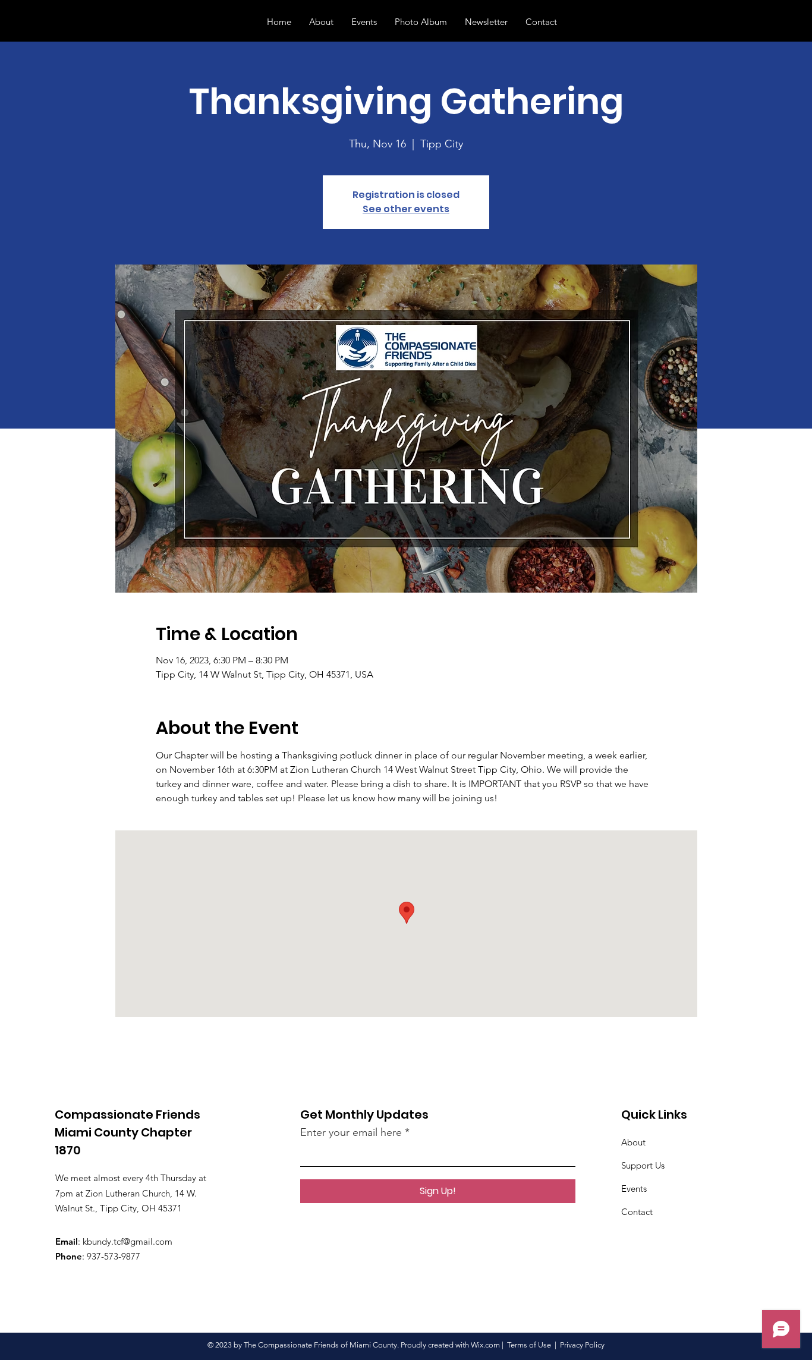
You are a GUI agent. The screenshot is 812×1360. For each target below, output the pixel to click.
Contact (637, 1211)
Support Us (643, 1165)
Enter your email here (351, 1132)
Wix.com (485, 1344)
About (633, 1142)
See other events (406, 209)
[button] (775, 21)
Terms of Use (529, 1344)
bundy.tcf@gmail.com (129, 1241)
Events (634, 1188)
